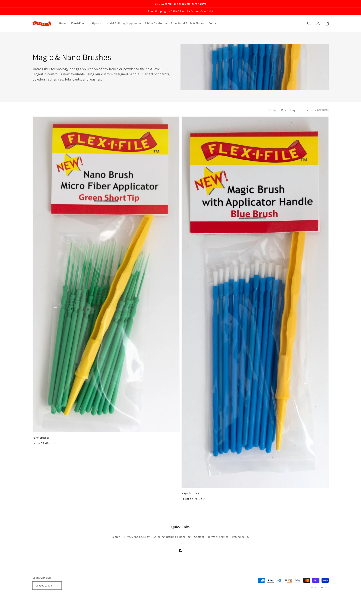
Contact (199, 536)
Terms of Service (218, 536)
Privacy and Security (137, 536)
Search (116, 536)
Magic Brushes (190, 493)
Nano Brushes (41, 437)
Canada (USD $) (44, 585)
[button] (309, 23)
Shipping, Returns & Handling (172, 536)
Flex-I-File (323, 587)
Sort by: (272, 110)
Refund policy (240, 536)
